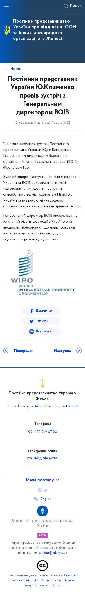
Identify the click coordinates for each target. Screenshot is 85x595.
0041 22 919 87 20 (42, 432)
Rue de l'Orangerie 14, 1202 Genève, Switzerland (42, 406)
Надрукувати (45, 331)
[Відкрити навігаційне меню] (6, 6)
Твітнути (42, 321)
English (46, 499)
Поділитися (44, 311)
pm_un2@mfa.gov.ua (42, 458)
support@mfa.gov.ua (53, 553)
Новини (16, 69)
